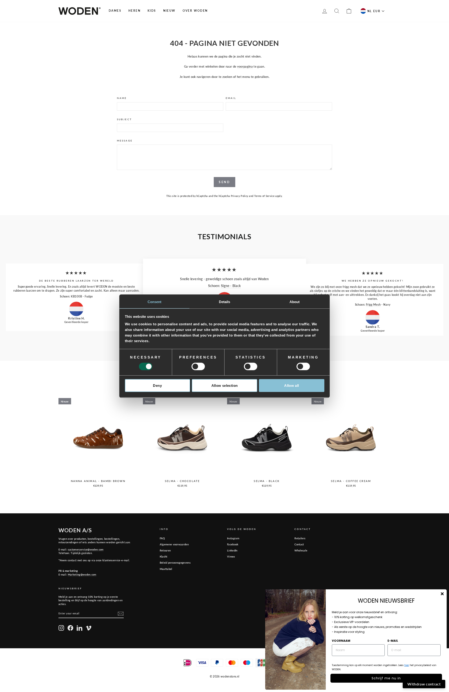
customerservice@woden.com (86, 549)
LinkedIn (232, 550)
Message (125, 140)
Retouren (165, 550)
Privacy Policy (239, 195)
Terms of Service (264, 195)
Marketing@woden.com (82, 574)
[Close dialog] (442, 593)
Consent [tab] (155, 302)
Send (225, 182)
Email (231, 98)
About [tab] (295, 302)
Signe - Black (231, 285)
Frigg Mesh (373, 304)
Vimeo (231, 556)
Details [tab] (224, 302)
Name (122, 98)
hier (406, 665)
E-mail (392, 641)
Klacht (163, 556)
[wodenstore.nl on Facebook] (70, 628)
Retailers (299, 538)
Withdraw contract (424, 684)
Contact (299, 544)
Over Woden (195, 10)
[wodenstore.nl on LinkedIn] (79, 628)
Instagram (233, 538)
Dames (115, 10)
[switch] (198, 366)
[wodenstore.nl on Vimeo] (88, 628)
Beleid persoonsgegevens (175, 562)
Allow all (291, 386)
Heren (134, 10)
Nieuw (169, 10)
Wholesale (300, 550)
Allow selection (224, 386)
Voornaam (341, 641)
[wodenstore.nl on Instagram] (61, 628)
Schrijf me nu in (386, 678)
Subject (124, 119)
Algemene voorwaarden (174, 544)
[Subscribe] (121, 613)
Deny (157, 386)
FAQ (162, 538)
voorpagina (245, 66)
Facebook (233, 544)
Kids (152, 10)
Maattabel (166, 568)
